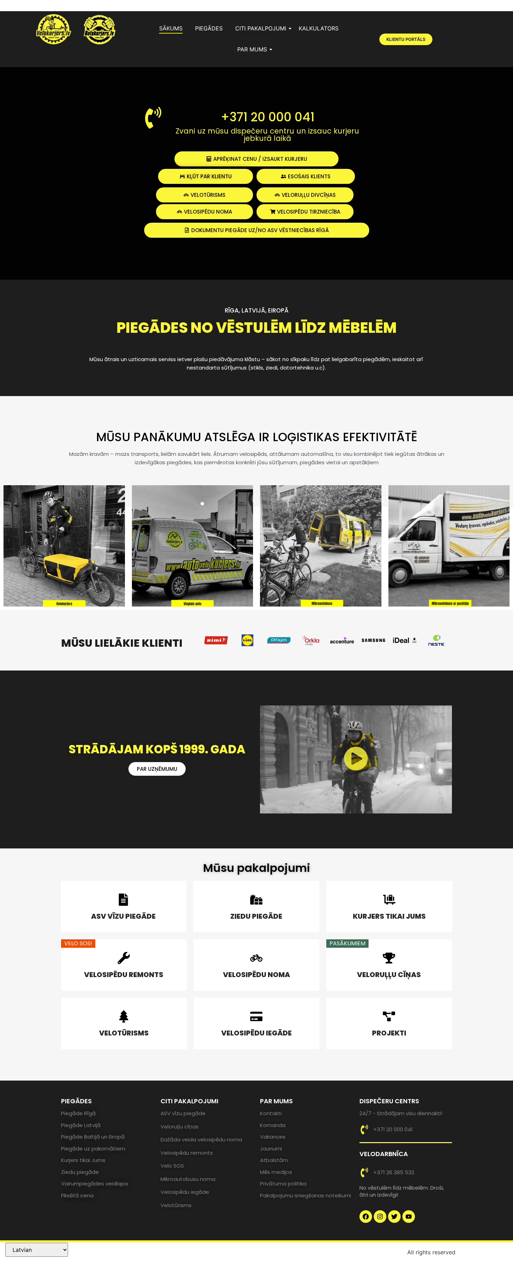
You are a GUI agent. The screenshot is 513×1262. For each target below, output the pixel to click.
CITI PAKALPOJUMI (260, 28)
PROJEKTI (389, 1033)
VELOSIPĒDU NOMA (256, 975)
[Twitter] (394, 1216)
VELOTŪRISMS (124, 1033)
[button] (356, 759)
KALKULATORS (319, 28)
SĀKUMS (171, 28)
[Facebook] (365, 1216)
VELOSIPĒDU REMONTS (123, 975)
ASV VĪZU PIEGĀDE (123, 916)
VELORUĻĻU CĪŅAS (389, 975)
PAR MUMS (252, 49)
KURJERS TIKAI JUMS (389, 916)
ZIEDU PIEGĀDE (256, 916)
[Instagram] (380, 1216)
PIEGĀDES (209, 28)
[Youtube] (408, 1216)
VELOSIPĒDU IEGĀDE (256, 1033)
